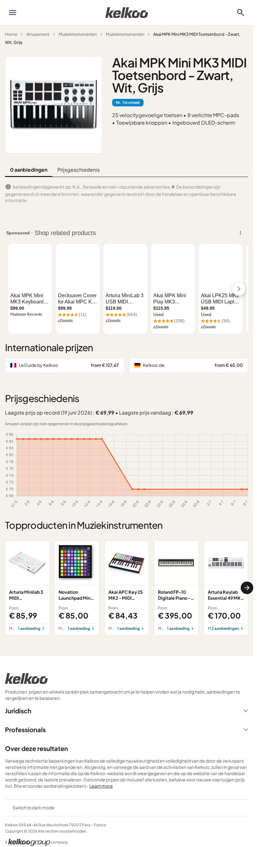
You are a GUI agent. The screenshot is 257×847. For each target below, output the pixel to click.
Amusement (38, 34)
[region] (126, 588)
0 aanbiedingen (28, 169)
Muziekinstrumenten (78, 34)
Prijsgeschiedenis (78, 169)
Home (11, 34)
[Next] (247, 588)
